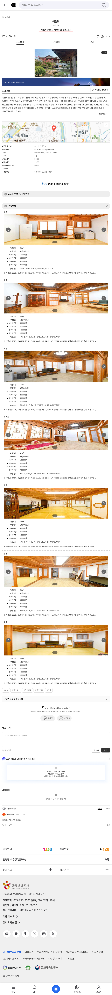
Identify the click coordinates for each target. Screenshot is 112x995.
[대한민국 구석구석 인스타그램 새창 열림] (44, 934)
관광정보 (7, 869)
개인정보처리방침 (12, 951)
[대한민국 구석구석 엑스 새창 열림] (34, 934)
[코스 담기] (101, 36)
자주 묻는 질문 (55, 958)
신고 (108, 825)
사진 (97, 750)
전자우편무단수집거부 (33, 958)
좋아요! (50, 718)
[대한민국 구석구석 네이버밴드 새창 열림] (53, 934)
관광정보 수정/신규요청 (14, 859)
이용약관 (29, 951)
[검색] (104, 5)
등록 (105, 750)
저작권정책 (97, 951)
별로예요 (67, 718)
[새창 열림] (12, 967)
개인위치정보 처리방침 (77, 951)
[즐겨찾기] (97, 36)
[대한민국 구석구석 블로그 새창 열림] (7, 934)
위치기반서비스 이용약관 (49, 951)
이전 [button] (8, 230)
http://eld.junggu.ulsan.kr (44, 149)
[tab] (13, 989)
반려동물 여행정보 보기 (58, 184)
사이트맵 (70, 958)
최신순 (100, 809)
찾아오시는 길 (10, 922)
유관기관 (64, 869)
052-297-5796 (40, 146)
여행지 (7, 17)
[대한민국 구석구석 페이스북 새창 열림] (16, 934)
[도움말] (3, 750)
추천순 (108, 809)
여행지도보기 (106, 125)
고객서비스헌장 (11, 958)
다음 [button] (104, 230)
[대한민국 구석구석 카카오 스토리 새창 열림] (25, 934)
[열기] (106, 699)
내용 (103, 114)
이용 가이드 (9, 916)
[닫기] (107, 206)
